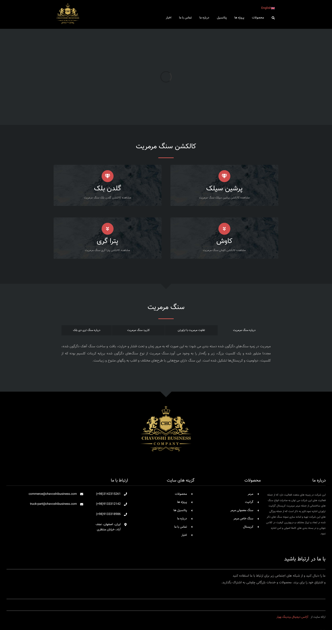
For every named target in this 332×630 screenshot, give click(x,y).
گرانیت (249, 502)
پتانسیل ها (180, 510)
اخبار (184, 535)
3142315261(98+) (108, 494)
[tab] (244, 330)
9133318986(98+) (108, 514)
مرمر (250, 494)
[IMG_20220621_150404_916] (166, 400)
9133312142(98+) (108, 504)
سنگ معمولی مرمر (241, 510)
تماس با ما (180, 527)
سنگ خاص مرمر (243, 518)
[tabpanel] (166, 355)
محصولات (181, 494)
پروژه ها (182, 502)
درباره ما (182, 518)
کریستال (248, 527)
